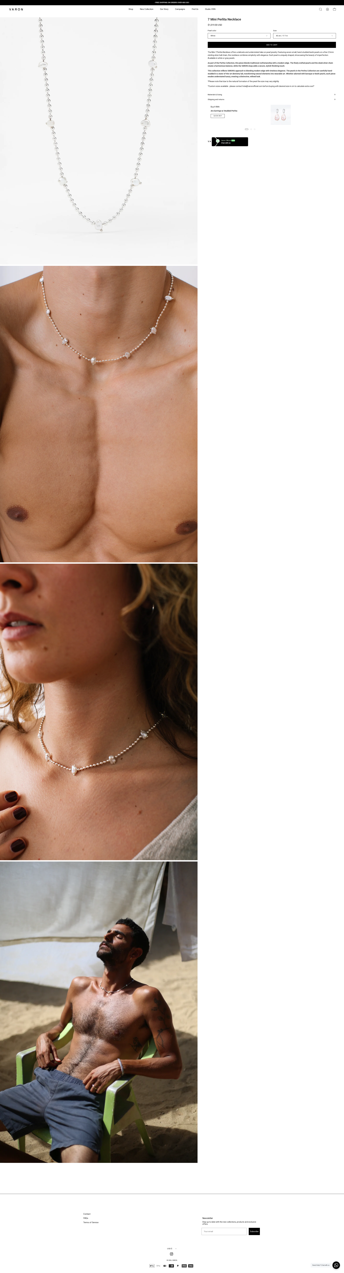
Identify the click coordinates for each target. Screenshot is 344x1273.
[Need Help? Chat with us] (336, 1265)
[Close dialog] (209, 620)
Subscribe (172, 646)
